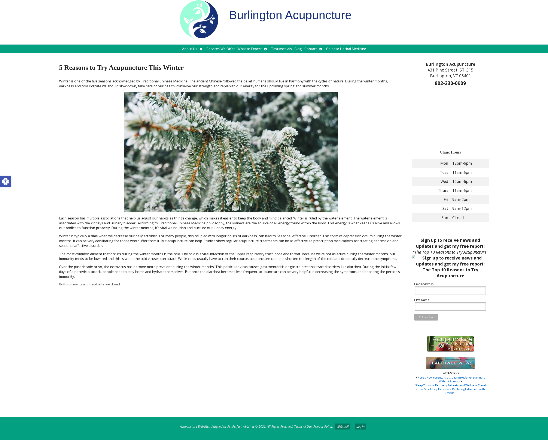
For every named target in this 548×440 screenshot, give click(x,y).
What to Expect (249, 48)
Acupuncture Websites (195, 426)
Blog (298, 48)
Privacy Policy (322, 426)
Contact (310, 48)
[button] (5, 181)
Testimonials (281, 48)
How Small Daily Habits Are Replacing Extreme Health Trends (451, 391)
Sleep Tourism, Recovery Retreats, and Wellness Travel (450, 385)
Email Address (423, 284)
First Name (421, 299)
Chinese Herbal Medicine (346, 48)
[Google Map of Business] (450, 112)
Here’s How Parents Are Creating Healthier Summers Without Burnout (451, 379)
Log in (360, 426)
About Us (189, 48)
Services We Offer (221, 48)
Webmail (343, 426)
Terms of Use (303, 426)
